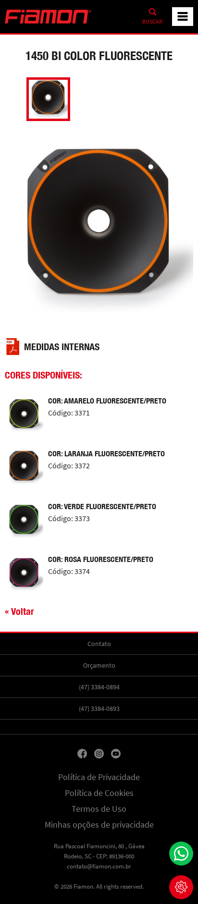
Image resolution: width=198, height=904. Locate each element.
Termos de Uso (99, 809)
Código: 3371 (69, 413)
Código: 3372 (69, 466)
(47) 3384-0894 (99, 687)
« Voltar (19, 611)
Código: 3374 (69, 571)
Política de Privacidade (99, 777)
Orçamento (99, 665)
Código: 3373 (69, 519)
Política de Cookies (99, 793)
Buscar (152, 21)
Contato (99, 643)
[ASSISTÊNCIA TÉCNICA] (181, 887)
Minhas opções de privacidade (99, 824)
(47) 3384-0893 (99, 708)
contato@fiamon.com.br (99, 866)
